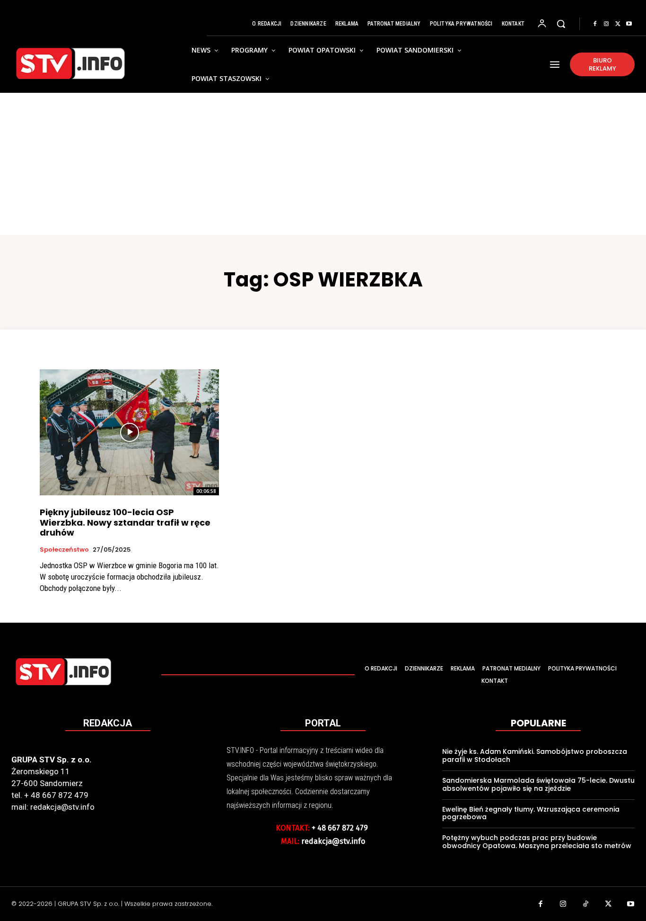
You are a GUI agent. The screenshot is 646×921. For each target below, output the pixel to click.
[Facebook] (595, 24)
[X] (617, 24)
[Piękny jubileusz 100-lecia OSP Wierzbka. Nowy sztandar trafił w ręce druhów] (129, 432)
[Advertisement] (323, 164)
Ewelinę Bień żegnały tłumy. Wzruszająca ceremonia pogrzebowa (531, 813)
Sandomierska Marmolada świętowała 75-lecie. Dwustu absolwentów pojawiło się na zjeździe (538, 784)
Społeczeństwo (64, 550)
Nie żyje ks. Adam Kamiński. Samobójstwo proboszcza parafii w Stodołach (534, 755)
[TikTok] (586, 905)
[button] (561, 23)
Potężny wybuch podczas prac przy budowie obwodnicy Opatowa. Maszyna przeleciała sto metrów (536, 841)
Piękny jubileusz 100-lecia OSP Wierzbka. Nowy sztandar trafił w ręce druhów (125, 522)
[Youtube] (629, 24)
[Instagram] (606, 24)
